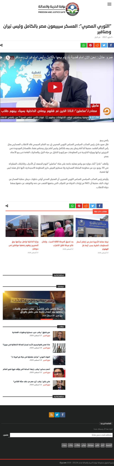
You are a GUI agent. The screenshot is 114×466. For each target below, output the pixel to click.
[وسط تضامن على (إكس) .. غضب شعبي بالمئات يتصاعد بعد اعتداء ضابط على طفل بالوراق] (34, 305)
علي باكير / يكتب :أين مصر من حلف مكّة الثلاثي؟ (31, 381)
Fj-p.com (63, 463)
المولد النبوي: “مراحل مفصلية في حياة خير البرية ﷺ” (30, 357)
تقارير (97, 445)
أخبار (96, 37)
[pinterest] (90, 45)
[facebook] (111, 45)
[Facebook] (62, 414)
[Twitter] (57, 414)
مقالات (77, 445)
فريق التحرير (59, 316)
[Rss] (51, 414)
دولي (84, 445)
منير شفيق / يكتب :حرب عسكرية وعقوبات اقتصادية (31, 332)
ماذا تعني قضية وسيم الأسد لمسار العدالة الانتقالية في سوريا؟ (26, 344)
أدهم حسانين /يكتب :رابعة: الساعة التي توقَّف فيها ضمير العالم (26, 369)
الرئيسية (109, 445)
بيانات (70, 445)
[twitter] (104, 45)
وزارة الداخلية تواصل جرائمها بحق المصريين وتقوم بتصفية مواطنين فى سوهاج (23, 245)
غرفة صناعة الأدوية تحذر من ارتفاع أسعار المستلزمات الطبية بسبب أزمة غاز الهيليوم (92, 245)
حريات (64, 445)
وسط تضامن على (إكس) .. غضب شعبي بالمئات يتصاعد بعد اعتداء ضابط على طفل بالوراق (38, 310)
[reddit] (97, 45)
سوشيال (91, 445)
